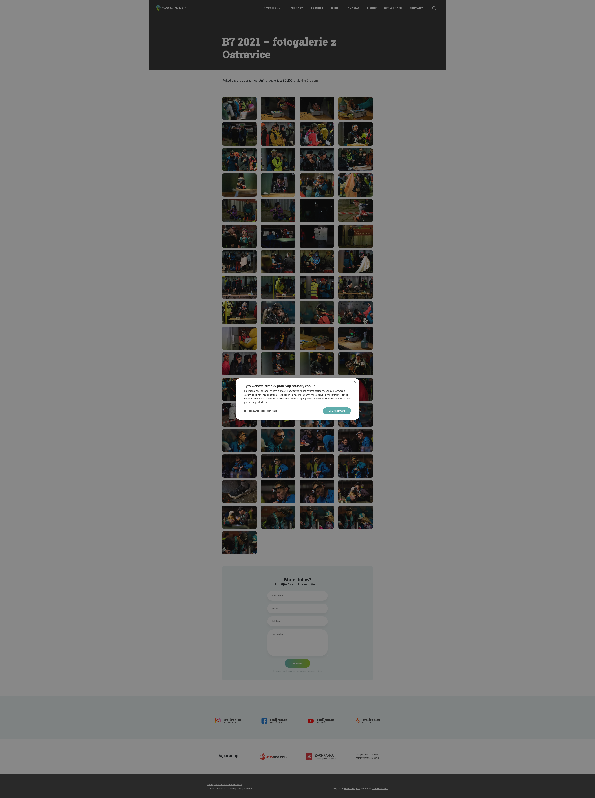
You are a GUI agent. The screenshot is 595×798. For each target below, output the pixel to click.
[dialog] (297, 399)
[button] (260, 411)
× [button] (354, 382)
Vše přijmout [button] (337, 410)
